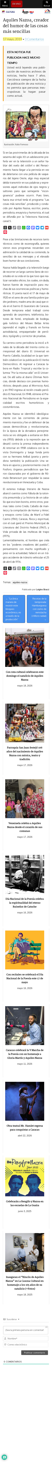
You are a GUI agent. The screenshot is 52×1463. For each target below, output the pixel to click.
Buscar (47, 5)
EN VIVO (17, 3)
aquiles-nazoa (20, 582)
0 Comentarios (34, 39)
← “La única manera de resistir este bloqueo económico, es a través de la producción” (13, 609)
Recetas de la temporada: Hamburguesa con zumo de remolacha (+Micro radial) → (39, 609)
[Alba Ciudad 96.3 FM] (26, 11)
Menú (5, 5)
